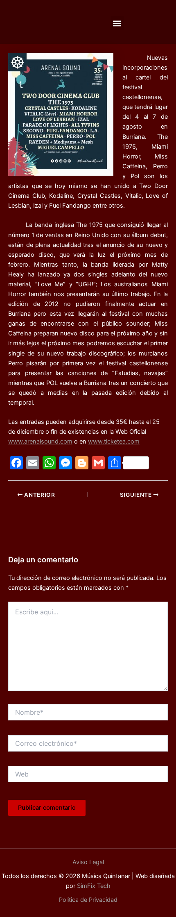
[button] (117, 23)
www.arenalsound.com (40, 441)
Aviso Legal (88, 862)
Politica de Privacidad (88, 899)
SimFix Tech (93, 886)
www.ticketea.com (114, 441)
